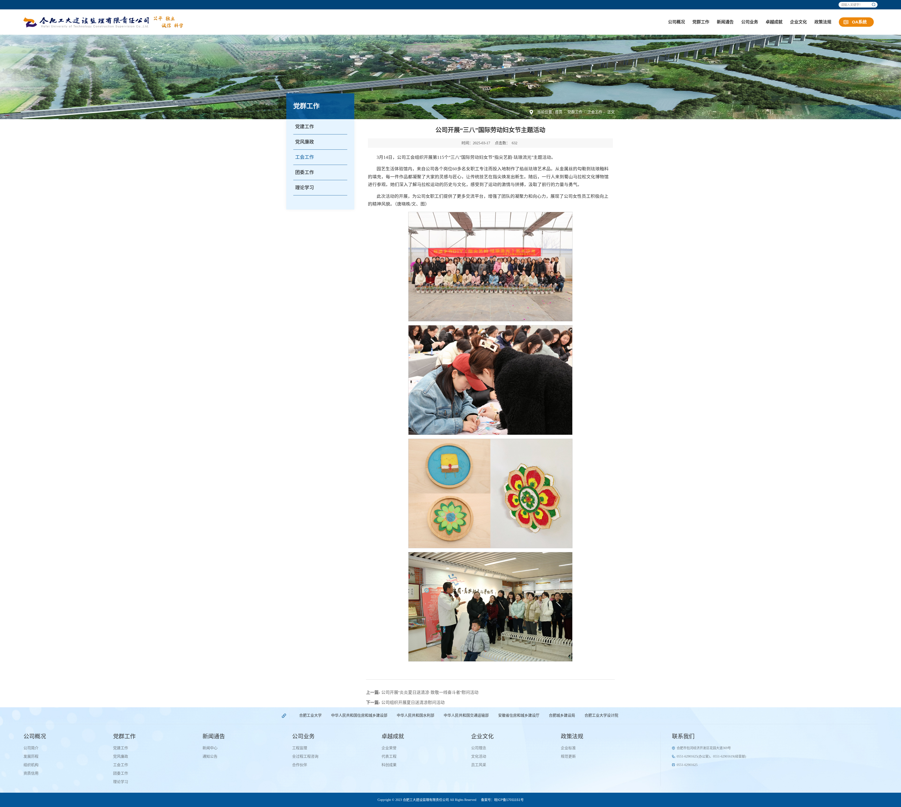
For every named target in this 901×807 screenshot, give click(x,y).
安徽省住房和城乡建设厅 (518, 715)
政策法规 (822, 22)
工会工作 (594, 112)
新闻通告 (725, 22)
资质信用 (30, 773)
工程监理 (299, 748)
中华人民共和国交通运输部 (466, 715)
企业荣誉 (389, 748)
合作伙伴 (299, 765)
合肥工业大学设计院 (601, 715)
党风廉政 (304, 142)
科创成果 (389, 765)
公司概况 (676, 22)
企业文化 (798, 22)
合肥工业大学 (310, 715)
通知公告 (210, 756)
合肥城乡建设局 (562, 715)
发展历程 (30, 756)
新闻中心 (210, 748)
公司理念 (478, 748)
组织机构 (30, 765)
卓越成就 (774, 22)
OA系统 (859, 22)
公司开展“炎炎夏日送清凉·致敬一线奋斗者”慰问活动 (422, 692)
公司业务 (749, 22)
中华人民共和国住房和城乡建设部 (359, 715)
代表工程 (389, 756)
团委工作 (304, 172)
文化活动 (478, 756)
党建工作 (304, 126)
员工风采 (478, 765)
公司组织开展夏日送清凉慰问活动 (405, 702)
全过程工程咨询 (305, 756)
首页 (558, 112)
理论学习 (304, 187)
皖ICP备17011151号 (509, 800)
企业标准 (568, 748)
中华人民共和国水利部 (415, 715)
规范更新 (568, 756)
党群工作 (700, 22)
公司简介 (30, 748)
